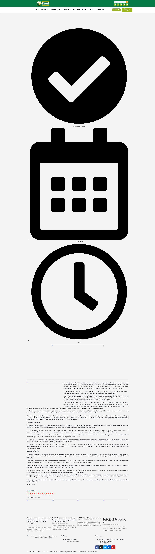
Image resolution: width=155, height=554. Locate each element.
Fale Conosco (99, 9)
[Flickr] (124, 4)
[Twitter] (121, 4)
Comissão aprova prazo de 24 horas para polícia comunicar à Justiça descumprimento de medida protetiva (39, 520)
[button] (29, 493)
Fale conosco (99, 536)
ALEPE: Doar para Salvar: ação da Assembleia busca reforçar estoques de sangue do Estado (64, 519)
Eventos (90, 9)
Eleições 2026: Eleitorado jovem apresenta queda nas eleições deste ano (115, 520)
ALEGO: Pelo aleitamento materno (89, 518)
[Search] (127, 2)
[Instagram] (118, 4)
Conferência (81, 9)
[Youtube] (127, 4)
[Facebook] (115, 4)
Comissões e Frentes (69, 9)
